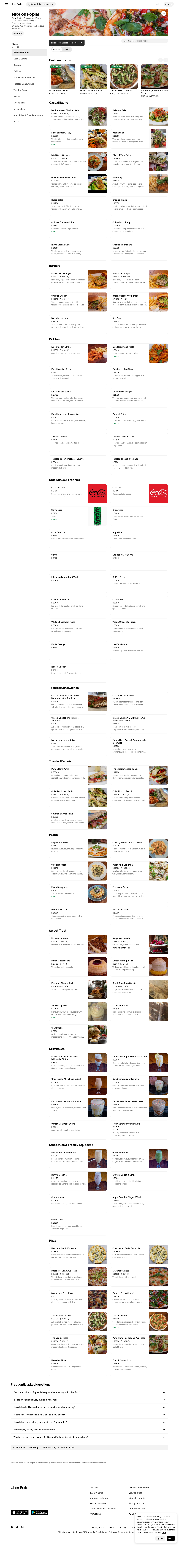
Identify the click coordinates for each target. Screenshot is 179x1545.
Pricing (123, 1527)
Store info (17, 33)
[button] (89, 1392)
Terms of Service (125, 1532)
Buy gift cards (96, 1493)
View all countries (137, 1498)
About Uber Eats (137, 1508)
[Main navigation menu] (6, 4)
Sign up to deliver (98, 1503)
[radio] (57, 49)
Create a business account (103, 1508)
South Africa (18, 1447)
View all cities (135, 1493)
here (164, 1532)
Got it (170, 1538)
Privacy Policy (98, 1527)
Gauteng (33, 1447)
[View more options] (163, 13)
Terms (112, 1527)
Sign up (168, 4)
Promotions (95, 1514)
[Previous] (160, 60)
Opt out (160, 1538)
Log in (157, 4)
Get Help (94, 1487)
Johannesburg (49, 1447)
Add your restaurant (99, 1498)
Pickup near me (136, 1503)
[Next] (165, 60)
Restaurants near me (139, 1487)
